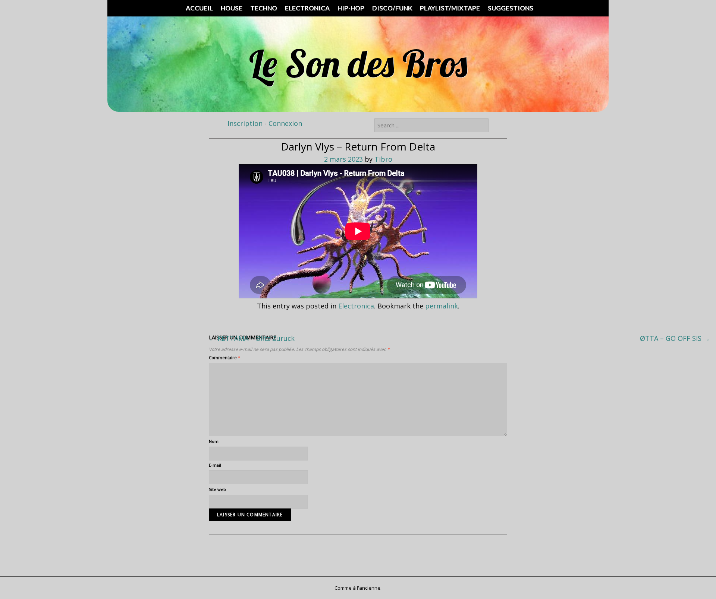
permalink (441, 305)
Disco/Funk (392, 8)
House (231, 8)
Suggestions (510, 8)
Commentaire (224, 357)
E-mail (215, 465)
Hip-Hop (350, 8)
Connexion (285, 123)
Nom (214, 441)
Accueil (199, 8)
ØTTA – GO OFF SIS (675, 338)
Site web (217, 489)
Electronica (307, 8)
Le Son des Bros (358, 63)
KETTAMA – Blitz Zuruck (252, 338)
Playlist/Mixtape (450, 8)
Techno (263, 8)
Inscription (245, 123)
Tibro (383, 159)
